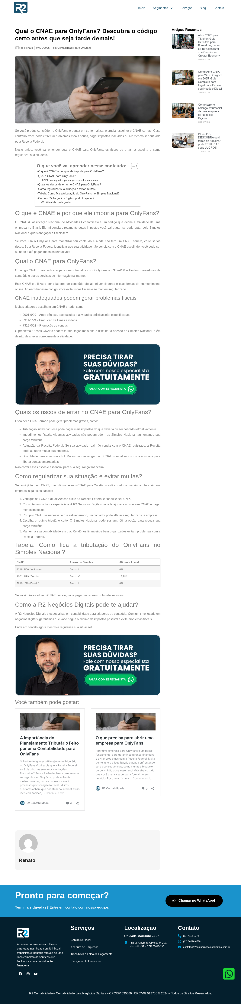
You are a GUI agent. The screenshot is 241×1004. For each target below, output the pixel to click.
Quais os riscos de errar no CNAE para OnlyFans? (69, 184)
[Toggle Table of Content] (132, 166)
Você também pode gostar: (57, 202)
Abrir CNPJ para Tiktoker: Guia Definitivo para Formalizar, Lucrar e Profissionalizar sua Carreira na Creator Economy (209, 45)
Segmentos (160, 8)
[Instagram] (28, 973)
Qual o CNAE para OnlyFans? (57, 176)
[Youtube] (35, 973)
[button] (194, 901)
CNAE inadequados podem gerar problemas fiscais (70, 180)
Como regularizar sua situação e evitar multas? (67, 189)
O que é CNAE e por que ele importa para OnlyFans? (71, 171)
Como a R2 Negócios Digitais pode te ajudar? (66, 198)
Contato (219, 8)
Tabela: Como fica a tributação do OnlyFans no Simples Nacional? (78, 193)
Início (141, 8)
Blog (203, 8)
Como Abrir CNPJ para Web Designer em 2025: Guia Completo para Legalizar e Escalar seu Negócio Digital (210, 80)
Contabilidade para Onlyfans (74, 47)
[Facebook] (20, 973)
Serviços (186, 8)
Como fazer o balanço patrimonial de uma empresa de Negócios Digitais (210, 111)
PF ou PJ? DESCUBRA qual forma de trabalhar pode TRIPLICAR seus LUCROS (209, 140)
